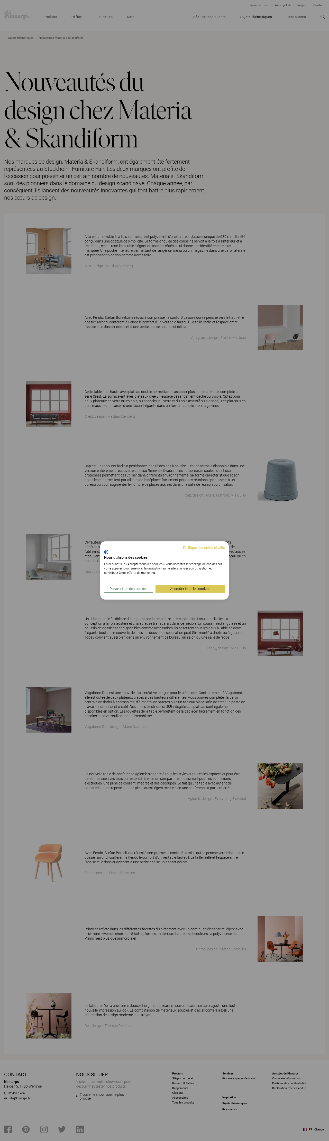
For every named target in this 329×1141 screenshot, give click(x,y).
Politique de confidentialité (204, 548)
